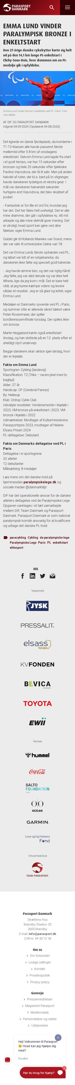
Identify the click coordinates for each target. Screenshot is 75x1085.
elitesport (16, 547)
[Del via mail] (53, 576)
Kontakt (39, 969)
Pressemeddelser (39, 999)
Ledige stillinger (40, 962)
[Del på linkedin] (33, 576)
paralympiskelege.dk (40, 482)
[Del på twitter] (43, 576)
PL (49, 542)
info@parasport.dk (42, 934)
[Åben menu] (67, 7)
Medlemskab (40, 1012)
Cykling (33, 537)
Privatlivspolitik (40, 975)
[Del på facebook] (23, 576)
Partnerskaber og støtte (40, 1019)
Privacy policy (39, 982)
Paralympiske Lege (23, 542)
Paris (42, 542)
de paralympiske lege (54, 537)
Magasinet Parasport (39, 1006)
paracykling (18, 537)
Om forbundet (40, 956)
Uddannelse (39, 1025)
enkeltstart (60, 542)
